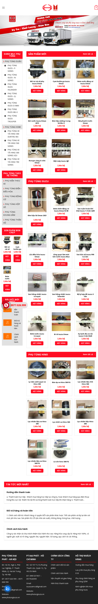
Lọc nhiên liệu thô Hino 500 (85, 383)
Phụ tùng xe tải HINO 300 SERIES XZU (13, 152)
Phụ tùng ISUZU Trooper (12, 118)
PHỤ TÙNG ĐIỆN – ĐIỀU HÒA (12, 190)
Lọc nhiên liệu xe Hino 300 (37, 422)
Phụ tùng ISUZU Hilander (12, 87)
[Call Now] (6, 305)
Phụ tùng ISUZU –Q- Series (12, 96)
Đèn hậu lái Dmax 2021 (37, 215)
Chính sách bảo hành (16, 338)
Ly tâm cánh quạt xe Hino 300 (37, 383)
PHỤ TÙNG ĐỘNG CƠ (12, 198)
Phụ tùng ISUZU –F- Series (12, 68)
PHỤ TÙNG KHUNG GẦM (9, 213)
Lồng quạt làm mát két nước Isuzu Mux (61, 255)
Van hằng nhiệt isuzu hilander (61, 295)
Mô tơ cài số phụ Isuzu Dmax (37, 82)
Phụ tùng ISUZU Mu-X (13, 110)
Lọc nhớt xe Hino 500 (61, 422)
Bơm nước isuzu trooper (37, 335)
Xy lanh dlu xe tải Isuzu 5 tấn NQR (85, 335)
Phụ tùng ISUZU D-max (13, 104)
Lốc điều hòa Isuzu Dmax (37, 255)
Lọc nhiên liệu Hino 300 (85, 422)
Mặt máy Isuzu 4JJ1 (61, 161)
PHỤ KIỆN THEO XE (11, 182)
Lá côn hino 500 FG (61, 462)
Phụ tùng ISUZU (13, 61)
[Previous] (5, 31)
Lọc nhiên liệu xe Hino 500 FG (37, 462)
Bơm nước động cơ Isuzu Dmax (85, 82)
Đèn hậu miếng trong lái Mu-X (61, 122)
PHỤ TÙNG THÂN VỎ (12, 221)
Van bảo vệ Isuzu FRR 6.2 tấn (85, 255)
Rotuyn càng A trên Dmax (37, 162)
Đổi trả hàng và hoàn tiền (17, 324)
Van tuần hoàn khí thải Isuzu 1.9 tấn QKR (85, 210)
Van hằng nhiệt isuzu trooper (37, 295)
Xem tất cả (88, 54)
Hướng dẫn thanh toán (17, 311)
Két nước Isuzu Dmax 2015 (37, 122)
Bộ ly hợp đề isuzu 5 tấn (85, 295)
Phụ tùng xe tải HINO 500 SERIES (13, 143)
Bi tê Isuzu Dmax (61, 334)
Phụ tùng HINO (13, 127)
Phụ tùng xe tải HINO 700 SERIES (13, 162)
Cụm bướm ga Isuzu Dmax (61, 82)
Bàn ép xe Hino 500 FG (61, 382)
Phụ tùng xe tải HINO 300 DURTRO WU (13, 134)
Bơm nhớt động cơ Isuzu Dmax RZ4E (61, 210)
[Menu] (3, 8)
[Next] (92, 31)
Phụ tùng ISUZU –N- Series (12, 78)
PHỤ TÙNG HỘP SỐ (11, 205)
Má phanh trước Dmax (85, 122)
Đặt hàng (7, 258)
